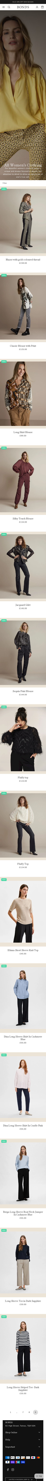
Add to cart (8, 269)
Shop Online (11, 1432)
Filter (5, 183)
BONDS (9, 1422)
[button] (3, 7)
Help (7, 1439)
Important (10, 1446)
